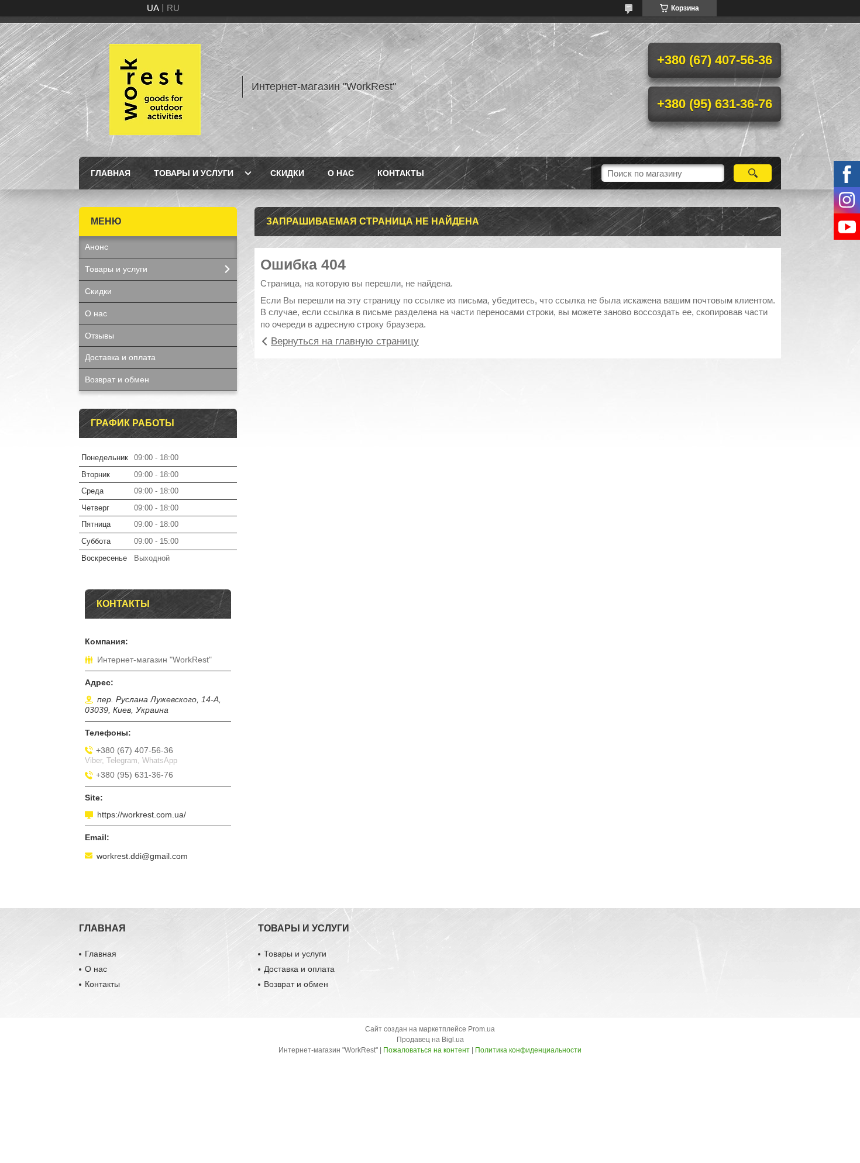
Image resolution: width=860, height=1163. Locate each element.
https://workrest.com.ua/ (141, 814)
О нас (341, 173)
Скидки (287, 173)
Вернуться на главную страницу (345, 341)
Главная (110, 173)
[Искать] (753, 173)
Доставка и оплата (120, 357)
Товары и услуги (193, 173)
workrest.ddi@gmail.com (142, 856)
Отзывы (99, 335)
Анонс (96, 246)
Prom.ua (481, 1029)
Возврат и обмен (117, 379)
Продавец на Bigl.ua (430, 1040)
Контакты (400, 173)
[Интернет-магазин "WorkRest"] (155, 86)
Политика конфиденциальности (528, 1050)
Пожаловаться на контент (426, 1050)
